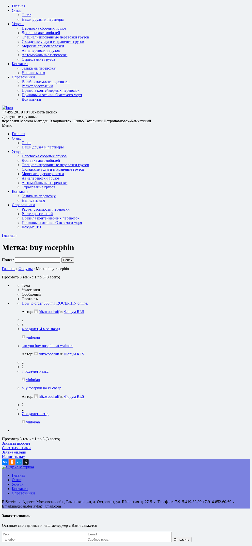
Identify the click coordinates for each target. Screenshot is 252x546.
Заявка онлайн (14, 452)
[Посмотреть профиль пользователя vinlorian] (23, 337)
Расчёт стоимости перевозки (46, 81)
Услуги (18, 24)
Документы (31, 99)
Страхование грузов (38, 59)
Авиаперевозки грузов (41, 50)
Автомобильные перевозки (44, 55)
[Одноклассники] (12, 462)
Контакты (20, 64)
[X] (26, 462)
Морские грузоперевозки (43, 46)
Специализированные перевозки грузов (55, 37)
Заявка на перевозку (39, 68)
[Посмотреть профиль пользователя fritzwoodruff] (36, 311)
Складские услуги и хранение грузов (53, 41)
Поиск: (8, 260)
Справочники (23, 77)
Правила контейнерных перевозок (50, 90)
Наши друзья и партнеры (43, 19)
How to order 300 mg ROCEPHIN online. (55, 303)
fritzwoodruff (49, 311)
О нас (16, 10)
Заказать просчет (16, 443)
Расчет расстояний (37, 86)
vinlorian (33, 337)
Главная (18, 6)
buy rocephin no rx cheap (41, 388)
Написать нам (33, 73)
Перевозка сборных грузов (44, 28)
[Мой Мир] (19, 462)
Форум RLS (74, 311)
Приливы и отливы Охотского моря (52, 95)
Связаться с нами (16, 448)
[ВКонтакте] (5, 462)
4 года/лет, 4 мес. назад (41, 329)
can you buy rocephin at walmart (47, 346)
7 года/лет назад (35, 371)
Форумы (25, 269)
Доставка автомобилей (41, 33)
